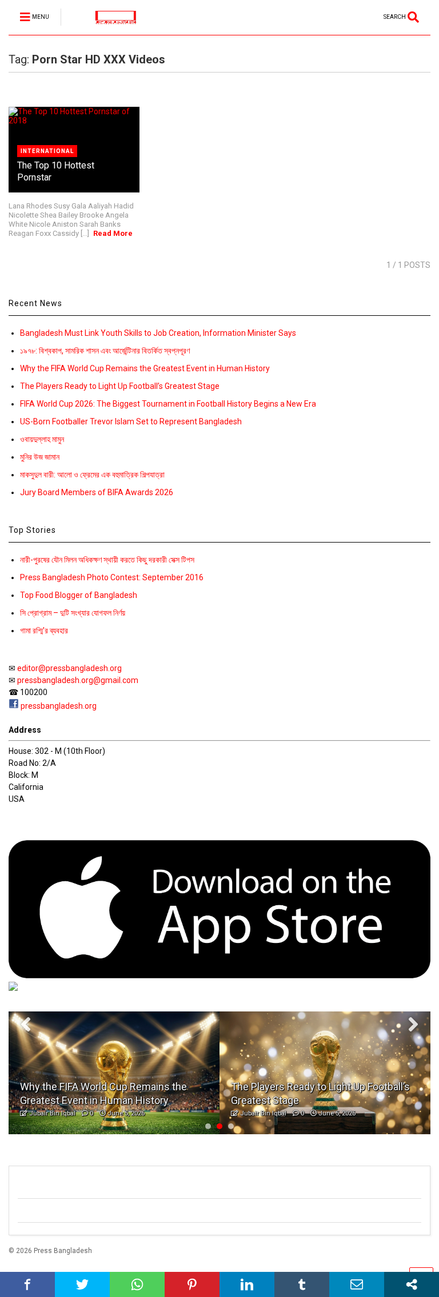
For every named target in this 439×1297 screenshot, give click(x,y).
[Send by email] (356, 1284)
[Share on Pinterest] (192, 1284)
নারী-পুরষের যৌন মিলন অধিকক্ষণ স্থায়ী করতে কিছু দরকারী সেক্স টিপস (107, 559)
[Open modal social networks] (411, 1284)
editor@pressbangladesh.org (69, 668)
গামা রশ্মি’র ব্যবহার (44, 630)
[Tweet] (82, 1284)
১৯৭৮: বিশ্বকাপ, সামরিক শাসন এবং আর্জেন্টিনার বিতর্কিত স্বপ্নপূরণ (105, 350)
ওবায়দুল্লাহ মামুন (42, 439)
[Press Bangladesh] (109, 26)
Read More (113, 233)
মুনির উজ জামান (39, 456)
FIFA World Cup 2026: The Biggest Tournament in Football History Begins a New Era (168, 403)
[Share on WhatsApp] (137, 1284)
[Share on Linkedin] (247, 1284)
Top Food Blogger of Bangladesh (78, 595)
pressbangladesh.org (59, 705)
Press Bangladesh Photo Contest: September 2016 (111, 577)
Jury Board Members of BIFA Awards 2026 (96, 492)
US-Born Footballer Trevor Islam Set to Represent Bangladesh (131, 421)
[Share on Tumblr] (301, 1284)
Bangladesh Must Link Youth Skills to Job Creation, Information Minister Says (158, 333)
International (47, 151)
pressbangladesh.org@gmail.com (77, 680)
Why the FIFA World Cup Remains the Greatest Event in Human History (145, 368)
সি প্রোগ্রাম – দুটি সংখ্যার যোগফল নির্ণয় (72, 612)
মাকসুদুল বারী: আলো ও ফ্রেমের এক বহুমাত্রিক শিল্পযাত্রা (92, 474)
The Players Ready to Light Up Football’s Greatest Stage (120, 386)
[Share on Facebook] (27, 1284)
